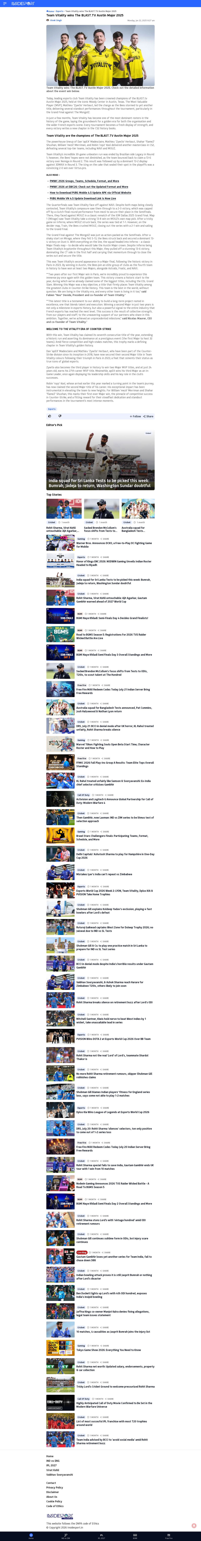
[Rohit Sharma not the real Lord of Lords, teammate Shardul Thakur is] (60, 1055)
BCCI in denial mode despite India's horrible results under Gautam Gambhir (114, 965)
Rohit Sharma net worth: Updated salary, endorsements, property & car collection (115, 1368)
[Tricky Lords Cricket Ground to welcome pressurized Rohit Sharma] (60, 1384)
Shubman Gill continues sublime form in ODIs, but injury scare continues (112, 1240)
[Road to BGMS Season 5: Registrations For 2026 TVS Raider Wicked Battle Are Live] (60, 634)
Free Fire (82, 685)
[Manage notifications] (194, 1525)
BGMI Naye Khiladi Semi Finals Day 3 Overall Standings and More (114, 654)
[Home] (23, 3)
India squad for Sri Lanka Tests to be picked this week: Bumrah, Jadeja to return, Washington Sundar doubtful (100, 483)
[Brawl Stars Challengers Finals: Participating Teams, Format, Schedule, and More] (60, 835)
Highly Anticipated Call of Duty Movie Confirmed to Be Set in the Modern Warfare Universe (114, 1404)
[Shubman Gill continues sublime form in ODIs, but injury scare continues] (60, 1238)
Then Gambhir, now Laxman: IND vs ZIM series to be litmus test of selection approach (115, 819)
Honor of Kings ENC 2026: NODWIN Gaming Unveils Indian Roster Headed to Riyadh (113, 563)
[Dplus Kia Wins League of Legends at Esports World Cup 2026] (60, 1110)
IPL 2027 (51, 1465)
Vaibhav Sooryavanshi (59, 1474)
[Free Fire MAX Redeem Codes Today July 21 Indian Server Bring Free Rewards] (60, 689)
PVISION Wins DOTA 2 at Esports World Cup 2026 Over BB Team (113, 1039)
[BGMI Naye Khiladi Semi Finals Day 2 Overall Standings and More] (60, 1201)
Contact (51, 1483)
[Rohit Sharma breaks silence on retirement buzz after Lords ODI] (60, 1000)
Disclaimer (52, 1492)
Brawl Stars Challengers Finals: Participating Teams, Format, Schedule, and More (112, 837)
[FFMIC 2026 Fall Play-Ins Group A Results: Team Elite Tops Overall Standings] (60, 762)
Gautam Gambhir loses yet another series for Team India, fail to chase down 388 (114, 1258)
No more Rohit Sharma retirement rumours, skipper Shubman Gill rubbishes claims (114, 1075)
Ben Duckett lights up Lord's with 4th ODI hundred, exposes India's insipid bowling (111, 1294)
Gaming (81, 539)
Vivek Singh (56, 20)
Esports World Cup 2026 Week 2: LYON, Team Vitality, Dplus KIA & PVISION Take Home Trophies (114, 892)
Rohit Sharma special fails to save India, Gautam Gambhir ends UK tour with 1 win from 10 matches (115, 1166)
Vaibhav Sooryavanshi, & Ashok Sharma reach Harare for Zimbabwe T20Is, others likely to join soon (109, 983)
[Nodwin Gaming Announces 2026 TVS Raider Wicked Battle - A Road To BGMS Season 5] (60, 1183)
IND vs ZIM (66, 1538)
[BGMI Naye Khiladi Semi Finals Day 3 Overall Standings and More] (60, 652)
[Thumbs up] (49, 416)
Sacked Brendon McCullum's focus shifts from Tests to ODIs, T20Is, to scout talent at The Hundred (100, 529)
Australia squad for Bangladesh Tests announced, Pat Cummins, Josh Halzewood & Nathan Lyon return (137, 529)
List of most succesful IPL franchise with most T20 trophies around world (111, 1423)
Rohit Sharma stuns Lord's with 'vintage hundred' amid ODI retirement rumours (111, 1221)
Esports (51, 409)
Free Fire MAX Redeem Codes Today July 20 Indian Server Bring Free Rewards (113, 1148)
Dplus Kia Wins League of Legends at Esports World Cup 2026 (112, 1112)
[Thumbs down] (60, 416)
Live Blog (82, 1252)
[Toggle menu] (5, 3)
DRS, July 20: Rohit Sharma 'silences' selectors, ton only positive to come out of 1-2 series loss (114, 1130)
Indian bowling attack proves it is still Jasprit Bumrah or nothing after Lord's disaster (114, 1276)
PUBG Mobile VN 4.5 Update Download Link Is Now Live (83, 198)
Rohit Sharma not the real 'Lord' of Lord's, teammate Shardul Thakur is (112, 1057)
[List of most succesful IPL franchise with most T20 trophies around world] (60, 1421)
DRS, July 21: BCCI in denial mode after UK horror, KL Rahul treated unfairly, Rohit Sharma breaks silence (115, 727)
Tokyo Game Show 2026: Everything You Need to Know (108, 1350)
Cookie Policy (54, 1501)
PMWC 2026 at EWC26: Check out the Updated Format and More (89, 186)
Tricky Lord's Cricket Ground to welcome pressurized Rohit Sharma (115, 1386)
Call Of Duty (83, 795)
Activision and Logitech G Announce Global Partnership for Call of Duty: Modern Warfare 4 (114, 800)
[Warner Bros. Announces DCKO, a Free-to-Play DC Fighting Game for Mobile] (60, 543)
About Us (51, 1497)
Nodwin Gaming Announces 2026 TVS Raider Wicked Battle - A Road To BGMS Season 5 (112, 1185)
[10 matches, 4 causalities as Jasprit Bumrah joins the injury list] (60, 1330)
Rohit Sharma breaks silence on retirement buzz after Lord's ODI (114, 1002)
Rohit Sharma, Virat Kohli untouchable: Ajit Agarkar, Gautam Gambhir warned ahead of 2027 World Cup (61, 529)
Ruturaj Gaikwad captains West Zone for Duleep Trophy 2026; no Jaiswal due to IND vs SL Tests (114, 929)
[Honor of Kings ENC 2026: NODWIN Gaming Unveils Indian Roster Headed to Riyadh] (60, 561)
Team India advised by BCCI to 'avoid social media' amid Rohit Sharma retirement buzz (112, 1441)
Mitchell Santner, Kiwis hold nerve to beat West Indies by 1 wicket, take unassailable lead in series (111, 1020)
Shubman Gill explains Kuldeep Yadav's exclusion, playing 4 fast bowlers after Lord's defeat (114, 910)
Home (49, 1456)
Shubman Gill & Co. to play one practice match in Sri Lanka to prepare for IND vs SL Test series (111, 947)
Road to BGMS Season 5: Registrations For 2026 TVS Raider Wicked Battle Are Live (111, 636)
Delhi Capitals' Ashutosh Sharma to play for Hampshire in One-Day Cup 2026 (115, 855)
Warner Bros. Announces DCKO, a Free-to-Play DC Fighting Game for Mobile (114, 544)
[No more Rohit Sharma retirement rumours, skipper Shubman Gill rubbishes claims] (60, 1073)
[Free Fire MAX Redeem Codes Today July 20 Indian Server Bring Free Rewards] (60, 1147)
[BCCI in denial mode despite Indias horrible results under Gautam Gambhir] (60, 964)
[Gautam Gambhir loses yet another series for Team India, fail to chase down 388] (60, 1256)
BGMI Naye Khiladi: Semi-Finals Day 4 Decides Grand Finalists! (112, 618)
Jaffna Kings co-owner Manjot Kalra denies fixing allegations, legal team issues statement (112, 1313)
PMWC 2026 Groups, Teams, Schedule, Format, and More (84, 181)
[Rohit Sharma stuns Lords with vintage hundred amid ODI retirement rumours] (60, 1220)
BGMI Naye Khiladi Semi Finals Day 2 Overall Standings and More (114, 1203)
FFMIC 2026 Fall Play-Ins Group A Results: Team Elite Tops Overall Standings (115, 764)
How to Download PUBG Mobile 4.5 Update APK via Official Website (90, 192)
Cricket (148, 433)
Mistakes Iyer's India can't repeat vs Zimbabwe (104, 874)
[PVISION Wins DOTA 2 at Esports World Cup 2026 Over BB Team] (60, 1037)
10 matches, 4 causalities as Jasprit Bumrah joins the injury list (113, 1331)
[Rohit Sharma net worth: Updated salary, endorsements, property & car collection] (60, 1366)
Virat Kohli (52, 1470)
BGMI (80, 614)
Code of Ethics (55, 1506)
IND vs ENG (52, 1460)
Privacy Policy (54, 1487)
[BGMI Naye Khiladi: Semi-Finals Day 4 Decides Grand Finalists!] (60, 616)
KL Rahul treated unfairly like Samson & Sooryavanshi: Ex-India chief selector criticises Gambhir (113, 782)
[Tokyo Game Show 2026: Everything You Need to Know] (60, 1348)
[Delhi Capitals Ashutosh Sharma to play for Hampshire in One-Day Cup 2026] (60, 854)
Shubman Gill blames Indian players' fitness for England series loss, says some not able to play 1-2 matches (113, 1093)
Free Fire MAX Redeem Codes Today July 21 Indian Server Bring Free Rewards (113, 691)
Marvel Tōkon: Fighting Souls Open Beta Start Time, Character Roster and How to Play (113, 746)
